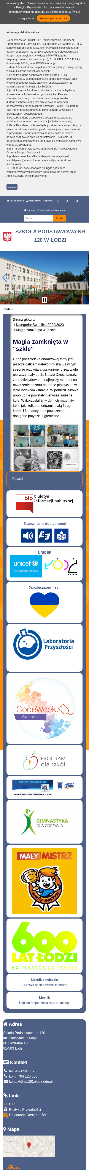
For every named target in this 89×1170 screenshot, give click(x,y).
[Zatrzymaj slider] (44, 300)
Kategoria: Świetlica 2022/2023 (40, 325)
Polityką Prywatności (29, 7)
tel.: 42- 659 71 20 (22, 1071)
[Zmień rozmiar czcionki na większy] (67, 201)
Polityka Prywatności (24, 1109)
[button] (5, 277)
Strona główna (16, 201)
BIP (11, 1104)
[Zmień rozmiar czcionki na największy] (77, 201)
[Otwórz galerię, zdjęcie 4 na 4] (63, 460)
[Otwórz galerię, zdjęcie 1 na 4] (29, 436)
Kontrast (30, 210)
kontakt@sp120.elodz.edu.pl (30, 1081)
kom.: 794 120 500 (22, 1076)
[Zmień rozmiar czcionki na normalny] (57, 201)
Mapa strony (34, 201)
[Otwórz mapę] (29, 1146)
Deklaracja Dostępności (27, 1115)
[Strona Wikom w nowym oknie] (13, 1167)
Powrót (17, 478)
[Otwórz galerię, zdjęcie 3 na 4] (29, 460)
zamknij (12, 187)
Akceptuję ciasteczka (53, 18)
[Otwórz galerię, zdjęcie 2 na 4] (63, 436)
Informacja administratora (52, 210)
